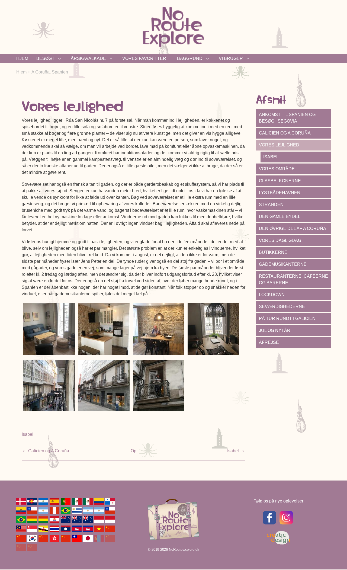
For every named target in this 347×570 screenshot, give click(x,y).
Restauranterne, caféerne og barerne (293, 279)
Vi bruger (231, 58)
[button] (49, 328)
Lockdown (272, 294)
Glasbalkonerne (280, 180)
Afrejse (269, 342)
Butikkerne (273, 252)
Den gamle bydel (279, 216)
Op (133, 451)
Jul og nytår (274, 330)
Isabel (27, 434)
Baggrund (190, 58)
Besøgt (45, 58)
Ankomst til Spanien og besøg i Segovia (287, 117)
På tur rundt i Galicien (287, 318)
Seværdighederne (282, 306)
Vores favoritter (144, 58)
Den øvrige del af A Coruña (292, 228)
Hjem (22, 58)
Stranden (271, 204)
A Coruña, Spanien (49, 72)
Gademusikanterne (283, 264)
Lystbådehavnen (279, 192)
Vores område (277, 168)
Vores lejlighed (279, 145)
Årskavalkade (88, 58)
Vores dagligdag (280, 240)
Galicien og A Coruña (48, 451)
